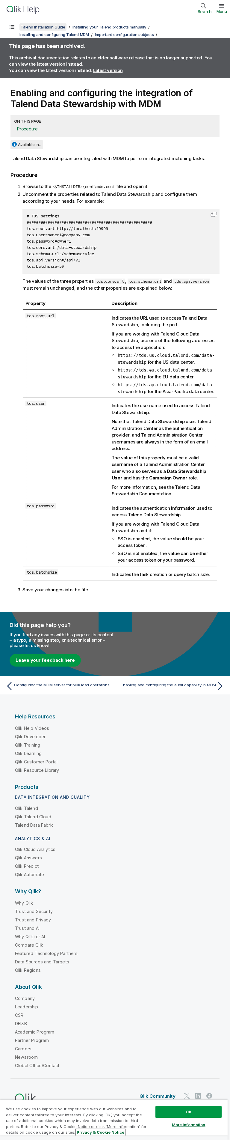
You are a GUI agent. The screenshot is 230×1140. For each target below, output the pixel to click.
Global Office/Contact (37, 1065)
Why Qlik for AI (30, 936)
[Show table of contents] (11, 27)
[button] (213, 214)
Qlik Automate (29, 874)
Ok (188, 1111)
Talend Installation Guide (43, 27)
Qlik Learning (28, 753)
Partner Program (32, 1040)
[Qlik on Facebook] (209, 1096)
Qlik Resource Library (37, 770)
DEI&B (21, 1023)
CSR (19, 1015)
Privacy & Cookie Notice (100, 1132)
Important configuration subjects (124, 34)
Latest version (108, 70)
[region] (114, 1120)
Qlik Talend (26, 808)
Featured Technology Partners (46, 953)
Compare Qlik (29, 945)
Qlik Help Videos (32, 728)
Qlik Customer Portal (36, 761)
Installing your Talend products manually (109, 27)
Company (25, 998)
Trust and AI (27, 928)
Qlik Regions (28, 970)
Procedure (27, 128)
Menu (222, 11)
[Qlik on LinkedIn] (197, 1096)
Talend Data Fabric (34, 825)
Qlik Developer (30, 736)
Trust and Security (34, 911)
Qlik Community (157, 1096)
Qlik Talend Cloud (33, 816)
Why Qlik (24, 903)
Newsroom (26, 1057)
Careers (23, 1048)
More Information (188, 1124)
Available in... (30, 144)
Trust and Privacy (33, 919)
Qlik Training (27, 745)
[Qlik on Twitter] (186, 1096)
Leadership (26, 1006)
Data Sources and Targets (42, 961)
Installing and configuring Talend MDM (54, 34)
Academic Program (35, 1031)
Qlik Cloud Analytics (35, 849)
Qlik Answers (28, 857)
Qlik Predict (27, 866)
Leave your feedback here (45, 660)
